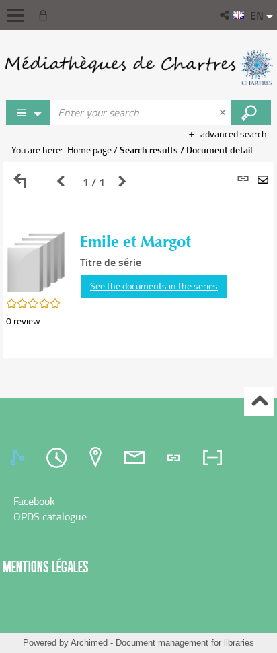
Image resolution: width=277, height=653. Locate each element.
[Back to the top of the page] (259, 401)
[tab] (19, 458)
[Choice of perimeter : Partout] (28, 112)
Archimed (89, 643)
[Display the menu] (16, 15)
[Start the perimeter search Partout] (251, 112)
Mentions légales (46, 566)
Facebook (34, 500)
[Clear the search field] (223, 112)
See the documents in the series (154, 285)
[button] (226, 15)
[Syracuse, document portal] (138, 67)
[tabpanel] (138, 260)
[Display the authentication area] (45, 15)
